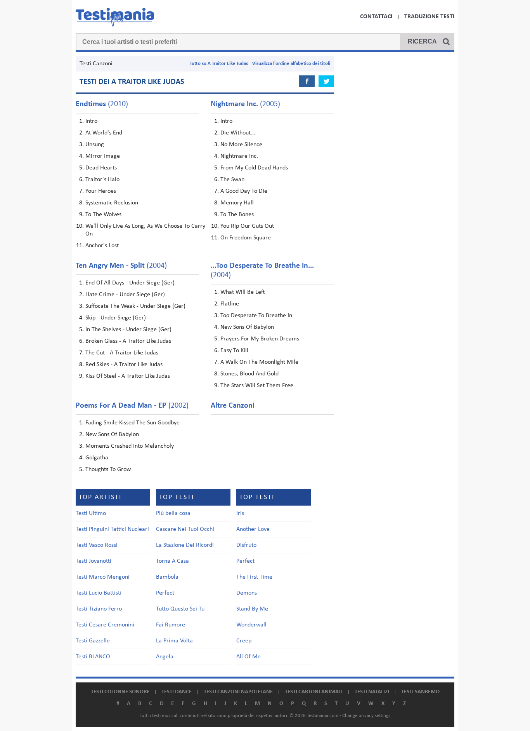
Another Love (253, 529)
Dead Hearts (101, 168)
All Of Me (248, 657)
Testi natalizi (372, 692)
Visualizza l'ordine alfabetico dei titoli (291, 63)
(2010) (102, 104)
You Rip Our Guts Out (247, 226)
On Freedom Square (245, 238)
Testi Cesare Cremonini (105, 625)
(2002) (132, 406)
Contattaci (376, 17)
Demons (246, 593)
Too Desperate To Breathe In (256, 315)
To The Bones (237, 214)
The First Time (254, 577)
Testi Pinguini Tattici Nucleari (112, 529)
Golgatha (96, 458)
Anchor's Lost (102, 246)
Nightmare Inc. (239, 156)
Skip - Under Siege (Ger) (115, 318)
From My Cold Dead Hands (254, 168)
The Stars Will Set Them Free (256, 385)
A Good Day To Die (243, 191)
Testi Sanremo (420, 692)
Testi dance (176, 692)
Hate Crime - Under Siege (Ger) (125, 294)
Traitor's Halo (102, 179)
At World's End (103, 133)
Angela (164, 657)
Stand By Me (252, 609)
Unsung (94, 144)
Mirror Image (102, 156)
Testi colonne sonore (120, 692)
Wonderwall (251, 625)
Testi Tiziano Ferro (99, 609)
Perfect (165, 593)
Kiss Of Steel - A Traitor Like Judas (127, 376)
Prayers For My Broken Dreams (259, 339)
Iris (240, 513)
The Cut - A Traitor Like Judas (121, 353)
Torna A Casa (172, 561)
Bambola (167, 577)
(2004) (121, 266)
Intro (91, 121)
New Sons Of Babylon (247, 327)
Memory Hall (237, 203)
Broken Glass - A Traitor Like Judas (128, 341)
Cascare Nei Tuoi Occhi (185, 529)
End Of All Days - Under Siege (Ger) (130, 283)
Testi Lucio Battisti (98, 593)
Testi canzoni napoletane (238, 692)
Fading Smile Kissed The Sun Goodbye (132, 423)
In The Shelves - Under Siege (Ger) (128, 329)
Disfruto (246, 545)
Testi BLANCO (93, 657)
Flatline (229, 304)
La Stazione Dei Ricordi (185, 545)
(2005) (245, 104)
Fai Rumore (170, 625)
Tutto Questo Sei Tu (180, 609)
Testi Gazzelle (93, 641)
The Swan (232, 179)
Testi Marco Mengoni (103, 577)
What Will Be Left (242, 292)
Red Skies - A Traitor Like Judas (124, 364)
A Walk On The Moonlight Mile (259, 362)
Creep (243, 641)
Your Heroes (100, 191)
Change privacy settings (366, 715)
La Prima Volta (174, 641)
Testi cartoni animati (314, 692)
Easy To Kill (234, 350)
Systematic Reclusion (111, 203)
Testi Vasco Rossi (97, 545)
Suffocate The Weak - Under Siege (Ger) (135, 306)
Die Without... (237, 133)
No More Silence (241, 144)
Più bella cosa (173, 513)
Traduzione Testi (429, 17)
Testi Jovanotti (93, 561)
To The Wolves (103, 214)
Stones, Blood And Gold (249, 374)
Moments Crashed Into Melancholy (129, 446)
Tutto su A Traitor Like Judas (219, 63)
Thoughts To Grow (108, 469)
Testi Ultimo (91, 513)
